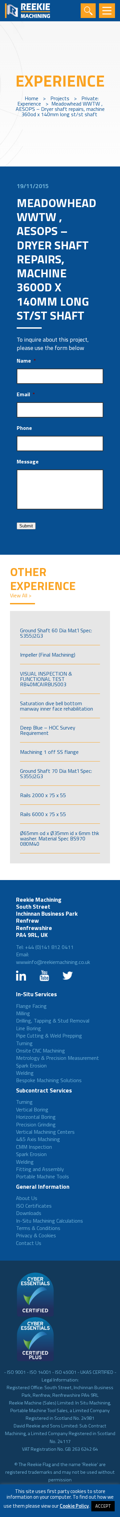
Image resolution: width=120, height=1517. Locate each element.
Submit (26, 525)
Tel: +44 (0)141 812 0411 (45, 947)
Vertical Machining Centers (45, 1132)
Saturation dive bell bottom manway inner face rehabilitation (56, 706)
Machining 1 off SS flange (49, 752)
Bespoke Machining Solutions (49, 1080)
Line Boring (28, 1028)
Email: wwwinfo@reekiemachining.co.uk (53, 958)
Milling (23, 1013)
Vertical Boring (32, 1109)
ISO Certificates (34, 1206)
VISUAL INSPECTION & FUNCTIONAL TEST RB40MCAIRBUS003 (46, 679)
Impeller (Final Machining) (47, 655)
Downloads (28, 1213)
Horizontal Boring (36, 1117)
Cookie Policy (74, 1505)
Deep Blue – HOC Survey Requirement (47, 730)
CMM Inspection (34, 1147)
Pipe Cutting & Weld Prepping (49, 1036)
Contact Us (28, 1243)
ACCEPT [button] (103, 1506)
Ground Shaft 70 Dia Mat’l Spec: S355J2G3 (56, 773)
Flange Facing (31, 1006)
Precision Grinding (36, 1124)
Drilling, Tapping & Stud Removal (52, 1021)
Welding (25, 1073)
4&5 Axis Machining (38, 1139)
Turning (24, 1043)
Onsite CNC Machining (40, 1051)
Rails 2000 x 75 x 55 (43, 795)
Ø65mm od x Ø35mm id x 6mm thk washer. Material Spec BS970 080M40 (59, 838)
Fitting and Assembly (40, 1169)
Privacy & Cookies (36, 1235)
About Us (26, 1198)
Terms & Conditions (38, 1228)
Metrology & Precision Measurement (57, 1058)
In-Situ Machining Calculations (49, 1221)
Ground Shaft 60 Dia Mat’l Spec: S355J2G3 (56, 633)
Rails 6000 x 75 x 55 (43, 814)
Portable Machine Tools (42, 1176)
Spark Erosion (31, 1065)
